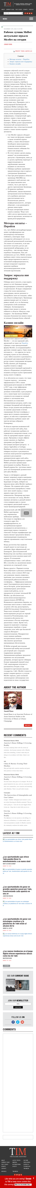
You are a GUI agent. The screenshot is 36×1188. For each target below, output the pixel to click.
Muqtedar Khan (7, 958)
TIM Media (26, 1168)
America (14, 1162)
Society (14, 1166)
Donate (25, 9)
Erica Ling (7, 811)
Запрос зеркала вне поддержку (21, 62)
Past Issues (18, 9)
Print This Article (23, 51)
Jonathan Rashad (8, 896)
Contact (31, 9)
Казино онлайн (15, 64)
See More (6, 965)
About (3, 9)
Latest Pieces (16, 1160)
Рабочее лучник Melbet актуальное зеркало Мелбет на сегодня (18, 36)
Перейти (25, 343)
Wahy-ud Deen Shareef (9, 864)
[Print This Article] (14, 51)
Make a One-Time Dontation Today (22, 1184)
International (16, 1164)
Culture (26, 1160)
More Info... (28, 725)
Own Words (27, 1162)
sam (5, 761)
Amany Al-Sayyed (7, 928)
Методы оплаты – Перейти (19, 59)
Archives (3, 1171)
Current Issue (10, 9)
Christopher (7, 793)
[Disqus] (18, 1058)
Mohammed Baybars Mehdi (11, 740)
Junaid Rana (8, 44)
